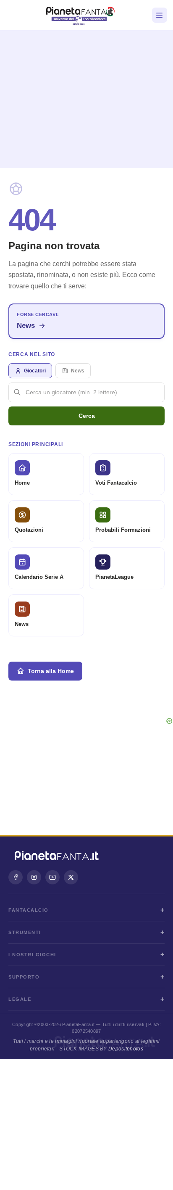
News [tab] (77, 371)
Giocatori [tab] (35, 371)
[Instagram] (34, 877)
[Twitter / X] (71, 877)
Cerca (87, 415)
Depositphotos (125, 1049)
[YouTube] (52, 877)
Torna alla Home (51, 671)
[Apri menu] (159, 15)
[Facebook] (15, 877)
